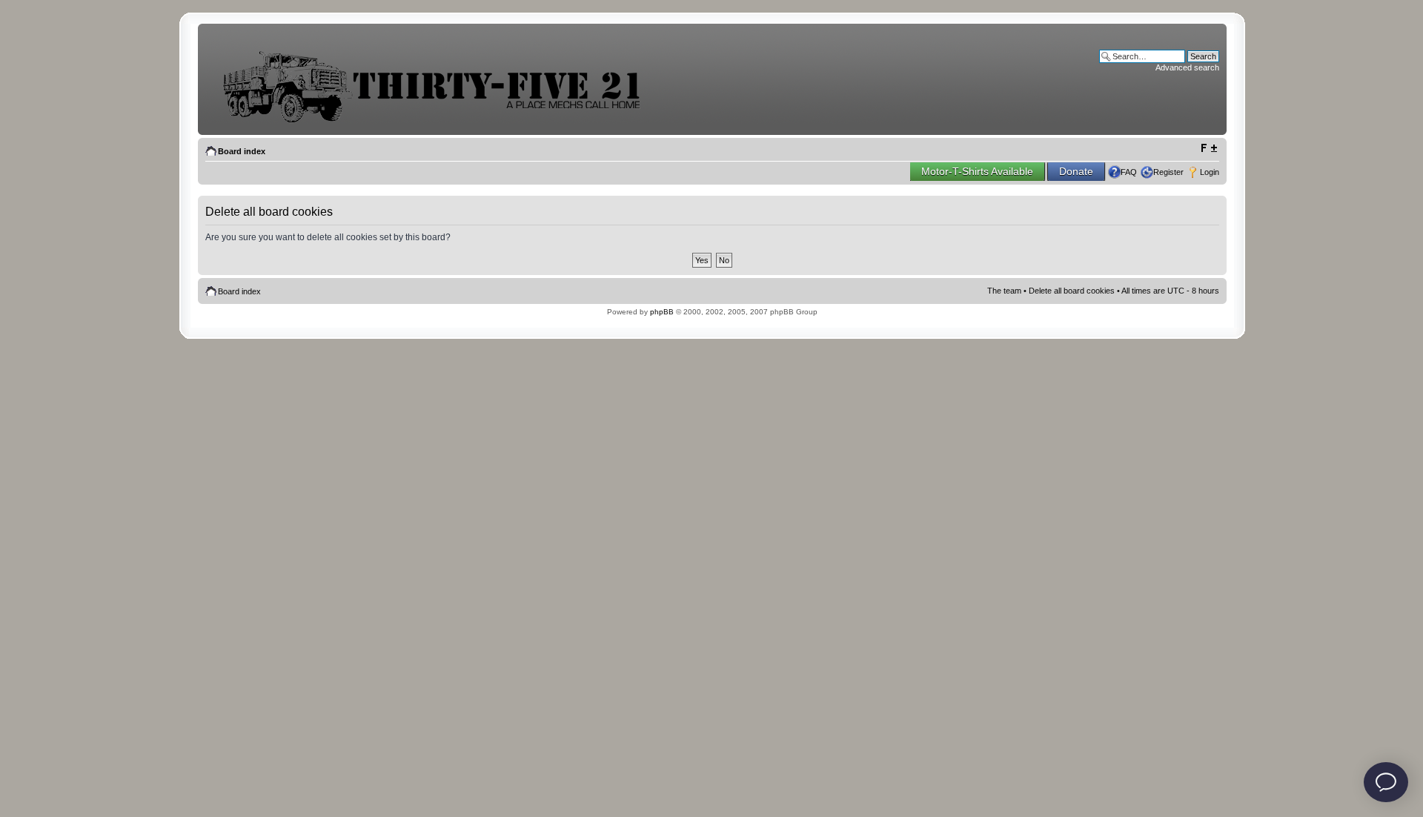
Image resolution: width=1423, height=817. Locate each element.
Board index (241, 151)
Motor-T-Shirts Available (977, 171)
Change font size (1208, 148)
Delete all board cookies (1072, 290)
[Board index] (442, 121)
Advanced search (1187, 67)
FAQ (1129, 172)
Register (1168, 172)
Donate (1076, 171)
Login (1209, 172)
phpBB (662, 312)
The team (1004, 290)
